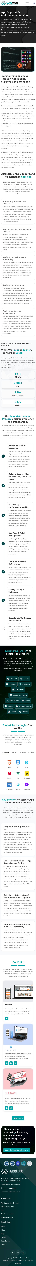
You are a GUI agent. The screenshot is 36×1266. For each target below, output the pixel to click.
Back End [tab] (13, 752)
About (3, 1230)
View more (17, 1118)
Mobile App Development (10, 1203)
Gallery (3, 1237)
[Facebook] (18, 1252)
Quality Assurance (7, 1214)
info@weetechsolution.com (10, 1185)
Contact (4, 1245)
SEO (2, 1210)
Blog (2, 1234)
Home (3, 1226)
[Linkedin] (23, 1252)
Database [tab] (22, 752)
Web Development (7, 1207)
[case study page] (18, 1001)
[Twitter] (12, 1252)
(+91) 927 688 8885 (8, 1188)
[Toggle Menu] (27, 3)
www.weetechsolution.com (10, 1192)
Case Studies (5, 1241)
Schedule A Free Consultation (16, 1150)
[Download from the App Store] (6, 1063)
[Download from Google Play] (11, 1063)
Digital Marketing (7, 1218)
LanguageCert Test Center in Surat (18, 1258)
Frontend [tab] (5, 752)
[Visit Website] (6, 1018)
